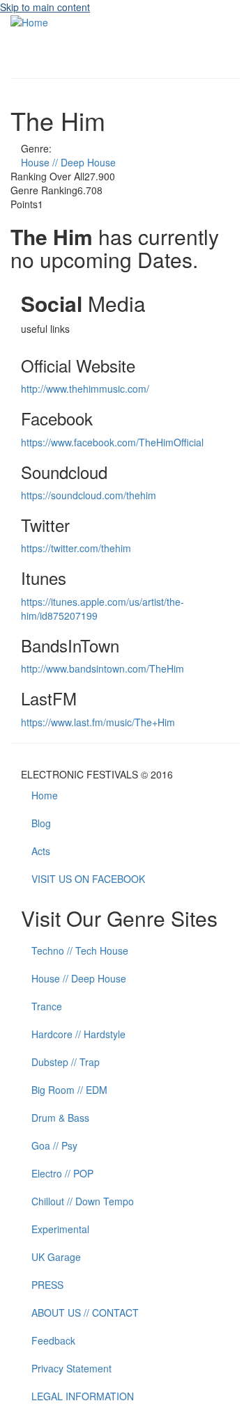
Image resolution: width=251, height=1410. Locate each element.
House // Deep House (68, 162)
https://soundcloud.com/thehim (88, 495)
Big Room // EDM (69, 1090)
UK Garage (56, 1257)
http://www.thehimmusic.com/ (85, 388)
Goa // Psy (54, 1145)
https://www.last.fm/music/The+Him (98, 722)
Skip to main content (45, 7)
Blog (41, 823)
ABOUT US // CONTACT (85, 1312)
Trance (46, 1006)
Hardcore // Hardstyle (78, 1034)
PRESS (47, 1285)
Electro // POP (62, 1173)
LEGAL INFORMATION (82, 1396)
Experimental (60, 1229)
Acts (40, 851)
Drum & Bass (60, 1118)
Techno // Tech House (79, 950)
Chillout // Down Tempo (82, 1201)
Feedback (53, 1340)
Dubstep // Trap (65, 1062)
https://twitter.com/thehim (76, 548)
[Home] (29, 21)
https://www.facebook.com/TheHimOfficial (112, 442)
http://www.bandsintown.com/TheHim (102, 668)
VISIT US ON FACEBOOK (88, 879)
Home (44, 795)
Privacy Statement (71, 1368)
